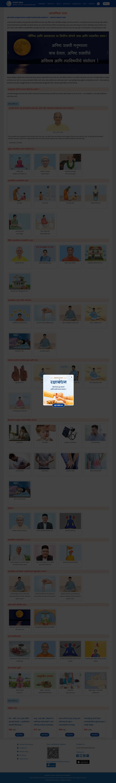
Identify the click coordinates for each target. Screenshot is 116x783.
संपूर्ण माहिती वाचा (58, 405)
